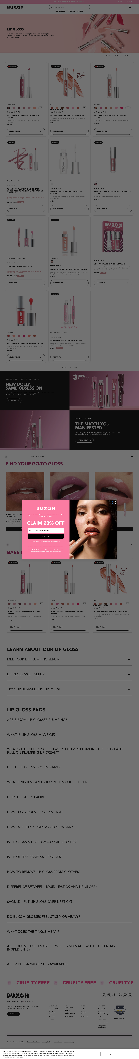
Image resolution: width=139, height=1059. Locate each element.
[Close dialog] (114, 502)
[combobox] (31, 530)
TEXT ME (46, 536)
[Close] (136, 1054)
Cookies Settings (106, 1054)
